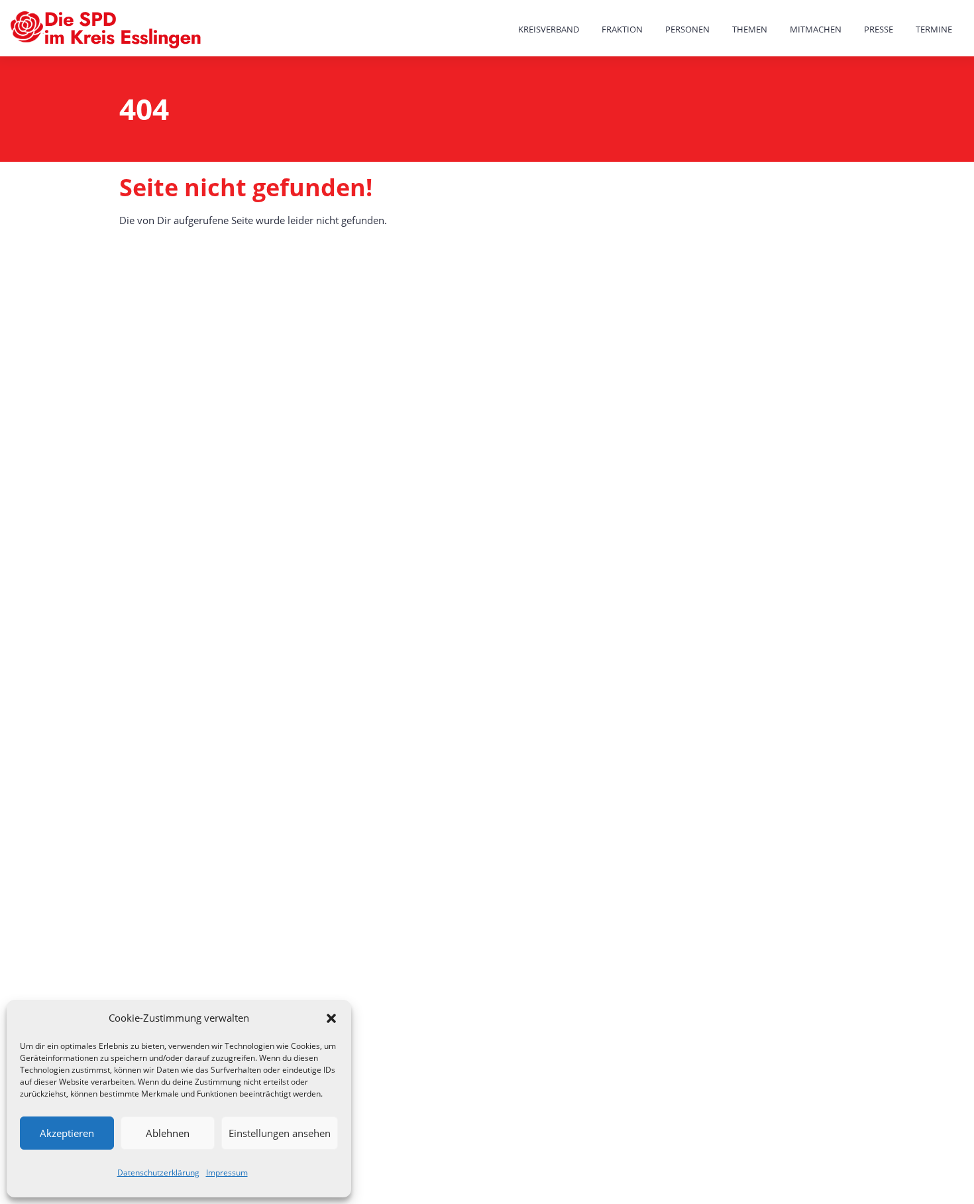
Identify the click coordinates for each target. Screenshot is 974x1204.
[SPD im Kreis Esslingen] (107, 30)
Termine (934, 29)
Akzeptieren (67, 1133)
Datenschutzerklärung (158, 1172)
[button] (331, 1018)
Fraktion (622, 29)
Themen (749, 29)
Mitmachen (815, 29)
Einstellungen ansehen (280, 1133)
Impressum (227, 1172)
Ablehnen (167, 1133)
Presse (878, 29)
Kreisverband (548, 29)
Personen (687, 29)
